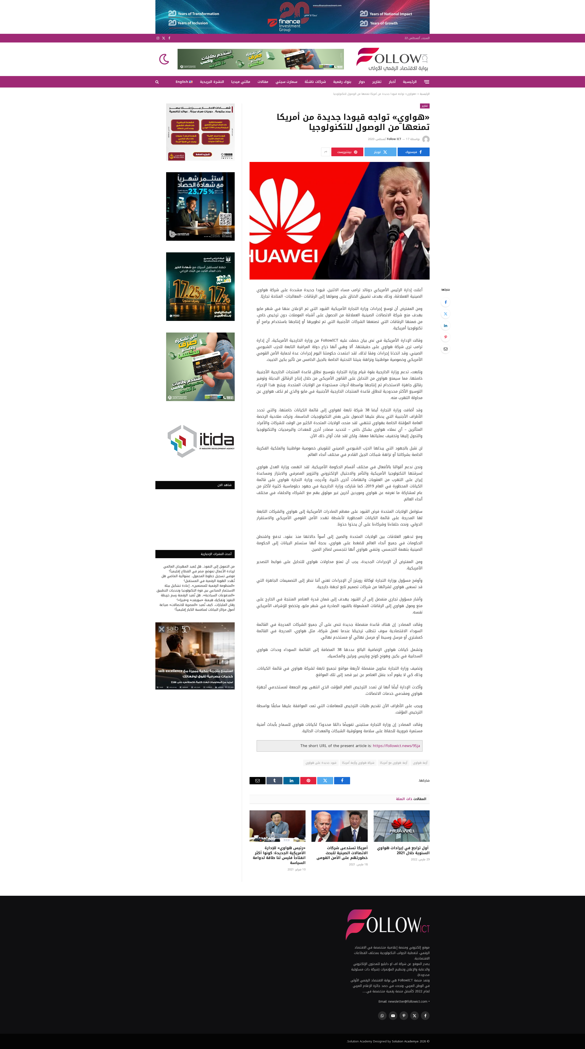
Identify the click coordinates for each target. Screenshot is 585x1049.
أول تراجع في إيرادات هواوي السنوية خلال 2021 (403, 851)
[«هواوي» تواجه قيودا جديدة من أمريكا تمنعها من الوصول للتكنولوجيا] (340, 221)
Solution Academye (405, 1041)
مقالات (263, 82)
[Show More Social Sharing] (325, 152)
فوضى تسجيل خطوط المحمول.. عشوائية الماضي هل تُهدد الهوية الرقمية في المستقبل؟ (198, 578)
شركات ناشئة (315, 82)
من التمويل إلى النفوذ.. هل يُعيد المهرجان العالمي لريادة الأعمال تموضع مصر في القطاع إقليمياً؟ (199, 568)
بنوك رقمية (342, 82)
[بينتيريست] (445, 337)
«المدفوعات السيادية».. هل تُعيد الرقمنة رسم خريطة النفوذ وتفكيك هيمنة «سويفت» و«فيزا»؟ (198, 597)
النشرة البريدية (212, 82)
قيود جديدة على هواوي (321, 763)
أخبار (392, 82)
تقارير (376, 82)
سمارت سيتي (286, 82)
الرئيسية (410, 82)
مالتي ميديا (240, 82)
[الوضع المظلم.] (164, 59)
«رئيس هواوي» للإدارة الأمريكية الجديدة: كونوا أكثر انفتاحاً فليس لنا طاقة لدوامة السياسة (279, 855)
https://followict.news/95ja (396, 745)
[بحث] (157, 82)
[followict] (391, 59)
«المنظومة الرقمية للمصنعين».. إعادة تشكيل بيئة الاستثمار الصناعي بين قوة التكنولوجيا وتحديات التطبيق (196, 588)
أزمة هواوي (420, 763)
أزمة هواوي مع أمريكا (393, 763)
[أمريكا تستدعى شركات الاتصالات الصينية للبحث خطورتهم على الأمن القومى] (339, 826)
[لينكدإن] (445, 325)
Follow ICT (394, 139)
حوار (362, 82)
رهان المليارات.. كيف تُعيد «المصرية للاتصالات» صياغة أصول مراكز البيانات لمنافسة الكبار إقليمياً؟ (197, 607)
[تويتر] (445, 313)
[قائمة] (426, 81)
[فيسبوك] (445, 302)
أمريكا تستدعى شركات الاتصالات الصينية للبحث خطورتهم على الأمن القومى (341, 853)
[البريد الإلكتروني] (445, 348)
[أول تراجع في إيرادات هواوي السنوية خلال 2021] (402, 826)
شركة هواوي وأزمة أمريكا (358, 763)
